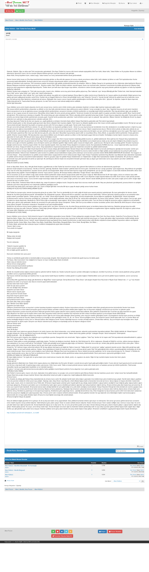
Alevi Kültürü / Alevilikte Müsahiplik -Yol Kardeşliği (20, 466)
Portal (79, 3)
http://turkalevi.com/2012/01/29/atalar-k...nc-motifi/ (23, 413)
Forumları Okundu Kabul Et (63, 536)
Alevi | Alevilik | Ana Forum (23, 20)
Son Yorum (133, 465)
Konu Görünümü (139, 29)
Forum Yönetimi (115, 531)
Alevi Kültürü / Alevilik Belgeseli (15, 470)
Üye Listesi (133, 3)
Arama (122, 3)
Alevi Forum (9, 20)
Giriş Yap (10, 11)
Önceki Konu (11, 450)
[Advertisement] (68, 56)
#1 (142, 39)
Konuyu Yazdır (10, 480)
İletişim (103, 531)
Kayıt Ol (20, 11)
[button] (141, 3)
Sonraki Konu (22, 450)
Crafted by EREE (27, 542)
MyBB (13, 542)
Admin (7, 467)
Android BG (37, 542)
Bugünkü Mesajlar (110, 3)
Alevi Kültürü (39, 20)
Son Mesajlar (95, 3)
